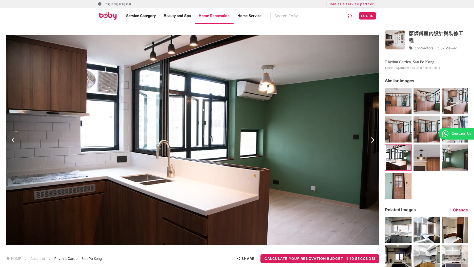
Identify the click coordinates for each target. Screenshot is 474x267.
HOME (16, 259)
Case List (37, 258)
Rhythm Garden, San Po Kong (78, 258)
